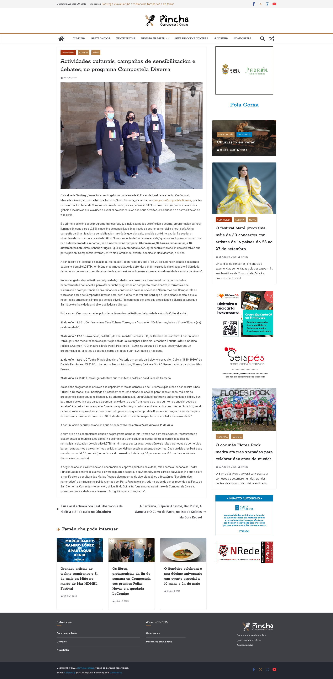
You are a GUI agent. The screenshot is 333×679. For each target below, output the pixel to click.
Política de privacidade (159, 641)
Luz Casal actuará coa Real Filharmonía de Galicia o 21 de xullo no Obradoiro (92, 509)
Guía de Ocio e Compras (191, 38)
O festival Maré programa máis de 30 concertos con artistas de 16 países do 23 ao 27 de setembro (244, 238)
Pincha (243, 149)
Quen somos (153, 633)
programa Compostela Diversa (172, 200)
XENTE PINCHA (125, 38)
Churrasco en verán (236, 142)
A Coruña (221, 38)
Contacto (62, 641)
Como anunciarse (67, 633)
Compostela (242, 38)
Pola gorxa (244, 134)
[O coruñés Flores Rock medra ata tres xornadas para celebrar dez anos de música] (244, 409)
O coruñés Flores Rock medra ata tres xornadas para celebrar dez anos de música (244, 452)
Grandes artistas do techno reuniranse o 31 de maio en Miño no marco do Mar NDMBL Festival (79, 579)
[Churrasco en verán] (244, 123)
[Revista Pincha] (61, 38)
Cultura (79, 38)
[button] (167, 39)
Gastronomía (100, 38)
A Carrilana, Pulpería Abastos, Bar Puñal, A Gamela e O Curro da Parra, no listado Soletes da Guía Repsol (168, 511)
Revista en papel (153, 38)
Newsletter (63, 650)
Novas (96, 53)
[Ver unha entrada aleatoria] (271, 38)
